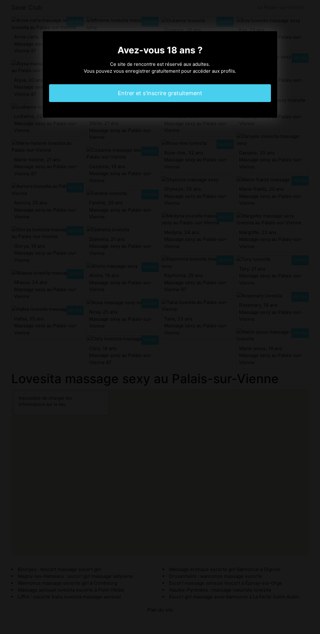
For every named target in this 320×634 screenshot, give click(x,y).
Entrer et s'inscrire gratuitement (160, 93)
